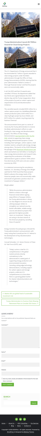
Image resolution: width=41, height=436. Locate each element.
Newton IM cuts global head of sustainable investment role (17, 295)
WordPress (10, 432)
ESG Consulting (22, 423)
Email (3, 361)
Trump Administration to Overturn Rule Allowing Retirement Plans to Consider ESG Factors (22, 302)
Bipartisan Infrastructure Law (26, 149)
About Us (11, 423)
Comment (4, 325)
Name (3, 352)
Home (3, 423)
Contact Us (27, 426)
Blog (12, 426)
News (19, 426)
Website (3, 370)
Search (6, 397)
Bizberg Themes (29, 432)
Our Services (34, 423)
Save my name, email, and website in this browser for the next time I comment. (20, 380)
